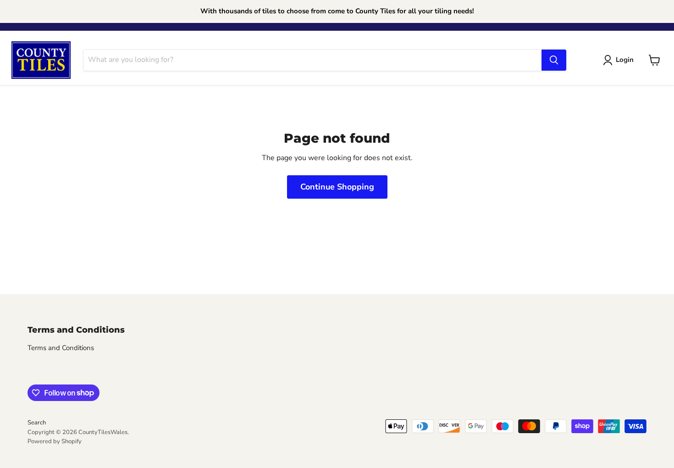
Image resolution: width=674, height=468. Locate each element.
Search (37, 422)
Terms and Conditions (61, 347)
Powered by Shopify (55, 441)
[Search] (553, 60)
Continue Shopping (337, 186)
